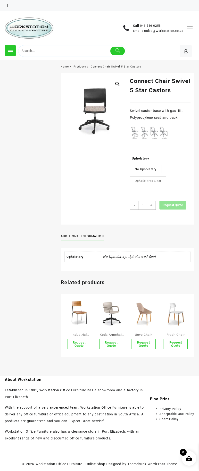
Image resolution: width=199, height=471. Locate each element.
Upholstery (140, 158)
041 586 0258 (150, 25)
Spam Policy (169, 419)
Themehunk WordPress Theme (152, 464)
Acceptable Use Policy (176, 414)
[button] (117, 84)
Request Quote (173, 205)
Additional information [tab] (82, 236)
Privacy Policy (170, 409)
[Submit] (117, 51)
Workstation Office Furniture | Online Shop (70, 464)
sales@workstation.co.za (163, 31)
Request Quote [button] (79, 344)
